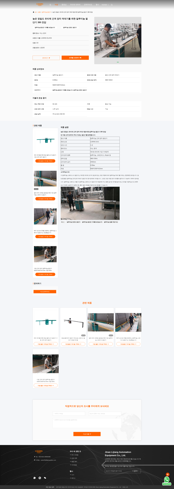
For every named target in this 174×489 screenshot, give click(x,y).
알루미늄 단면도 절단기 (73, 222)
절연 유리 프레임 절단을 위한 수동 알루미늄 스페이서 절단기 (101, 339)
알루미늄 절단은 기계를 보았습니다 (92, 222)
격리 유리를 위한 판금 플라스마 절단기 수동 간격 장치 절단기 (46, 339)
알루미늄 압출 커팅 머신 (111, 222)
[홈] (39, 4)
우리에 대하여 (75, 5)
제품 (56, 5)
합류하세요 (136, 471)
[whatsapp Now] (166, 485)
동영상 (64, 5)
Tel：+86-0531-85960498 (42, 456)
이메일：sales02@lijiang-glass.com (45, 460)
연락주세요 (88, 5)
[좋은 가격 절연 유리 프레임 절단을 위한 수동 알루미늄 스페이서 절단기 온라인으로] (45, 178)
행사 (97, 5)
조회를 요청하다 (74, 58)
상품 (39, 12)
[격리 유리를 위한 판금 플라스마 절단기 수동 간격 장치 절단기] (46, 322)
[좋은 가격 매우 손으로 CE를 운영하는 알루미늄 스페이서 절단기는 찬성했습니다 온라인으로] (45, 216)
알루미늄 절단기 (46, 12)
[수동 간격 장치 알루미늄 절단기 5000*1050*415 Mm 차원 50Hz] (46, 363)
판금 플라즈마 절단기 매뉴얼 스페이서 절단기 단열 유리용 (73, 339)
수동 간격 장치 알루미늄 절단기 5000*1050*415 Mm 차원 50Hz (46, 380)
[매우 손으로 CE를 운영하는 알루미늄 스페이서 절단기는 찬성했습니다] (128, 322)
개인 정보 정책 (50, 487)
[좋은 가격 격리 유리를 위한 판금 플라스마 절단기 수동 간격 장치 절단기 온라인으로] (45, 140)
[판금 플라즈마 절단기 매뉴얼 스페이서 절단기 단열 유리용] (73, 322)
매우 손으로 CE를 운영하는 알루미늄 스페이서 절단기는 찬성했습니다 (128, 339)
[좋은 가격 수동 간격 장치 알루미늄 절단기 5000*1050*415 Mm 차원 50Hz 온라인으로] (45, 254)
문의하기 (45, 58)
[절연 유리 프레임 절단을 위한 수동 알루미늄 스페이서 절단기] (101, 322)
